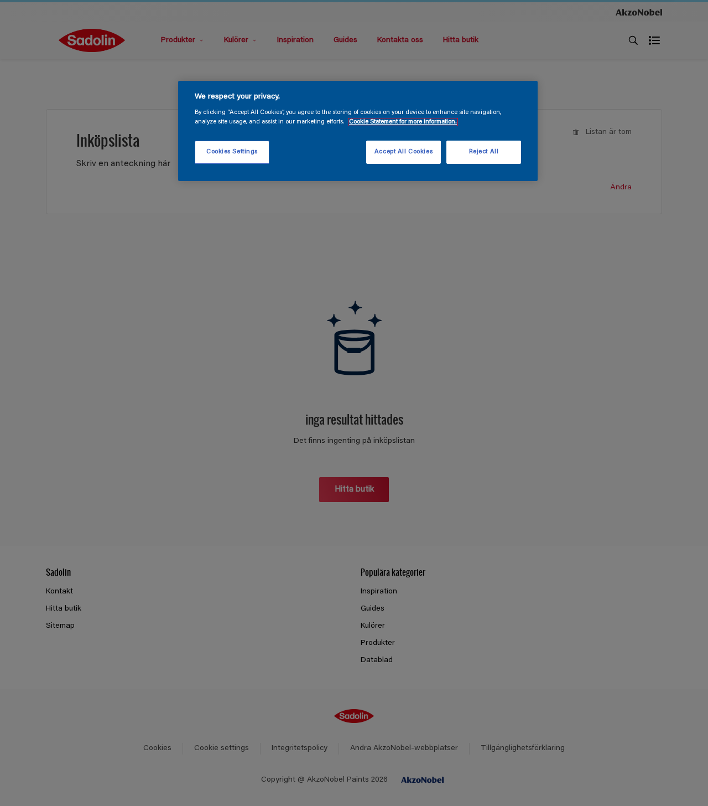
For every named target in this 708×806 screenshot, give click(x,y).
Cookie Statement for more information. (403, 122)
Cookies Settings (232, 152)
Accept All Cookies (403, 152)
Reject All (484, 152)
